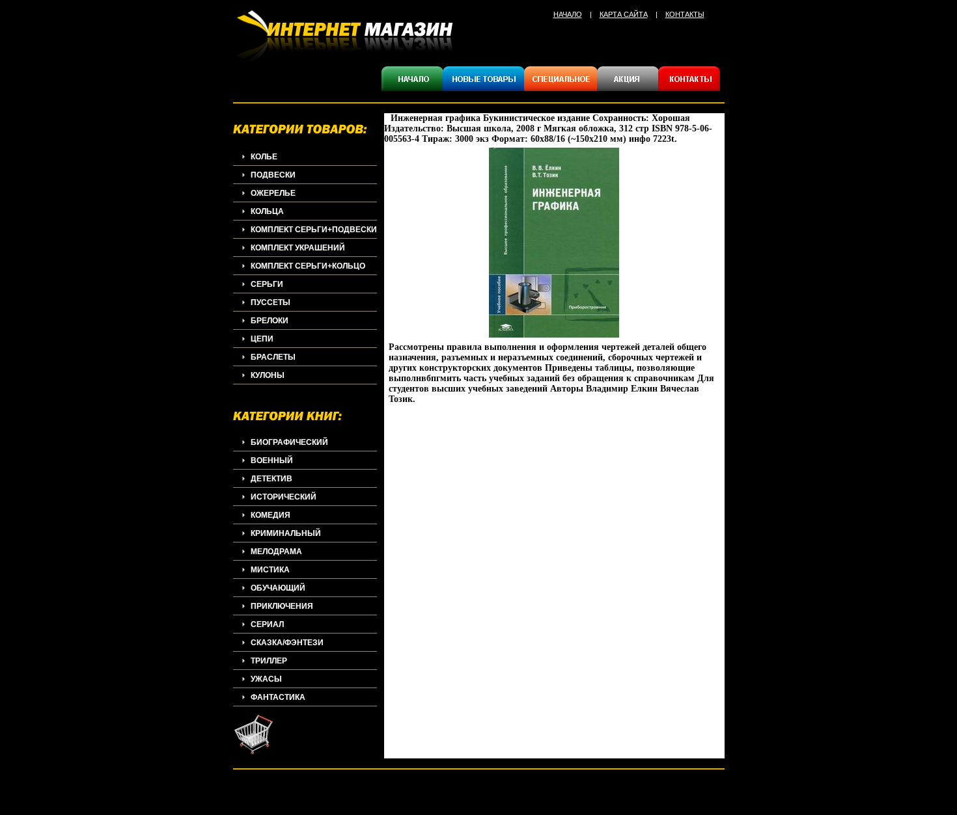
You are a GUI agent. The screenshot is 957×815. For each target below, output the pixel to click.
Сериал (267, 624)
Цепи (262, 338)
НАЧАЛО (567, 14)
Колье (264, 156)
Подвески (273, 175)
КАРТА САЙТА (624, 14)
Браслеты (273, 357)
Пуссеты (270, 302)
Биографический (289, 442)
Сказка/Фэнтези (287, 642)
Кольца (267, 211)
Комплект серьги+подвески (314, 229)
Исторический (283, 496)
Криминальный (286, 533)
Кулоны (267, 375)
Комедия (270, 515)
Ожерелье (273, 193)
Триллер (269, 660)
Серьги (267, 284)
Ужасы (266, 679)
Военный (272, 460)
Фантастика (278, 697)
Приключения (282, 606)
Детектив (271, 478)
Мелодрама (276, 551)
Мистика (270, 569)
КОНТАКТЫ (684, 14)
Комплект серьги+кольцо (308, 266)
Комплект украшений (298, 247)
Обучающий (278, 588)
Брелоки (269, 320)
